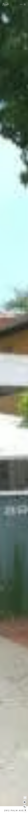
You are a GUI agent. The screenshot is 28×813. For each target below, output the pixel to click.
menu (21, 4)
